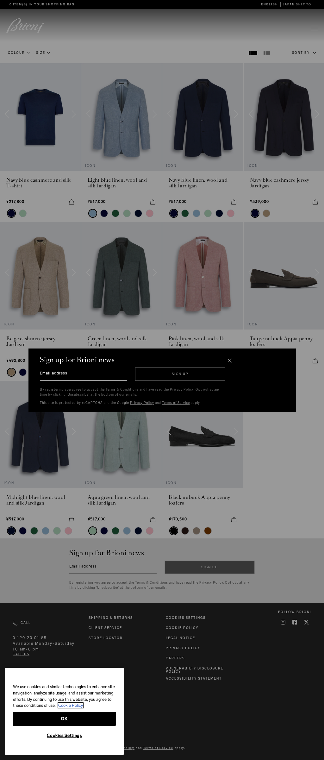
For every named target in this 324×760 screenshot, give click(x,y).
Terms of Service (176, 403)
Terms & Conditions (122, 390)
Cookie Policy (70, 705)
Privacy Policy (182, 390)
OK (64, 718)
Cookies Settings (64, 735)
